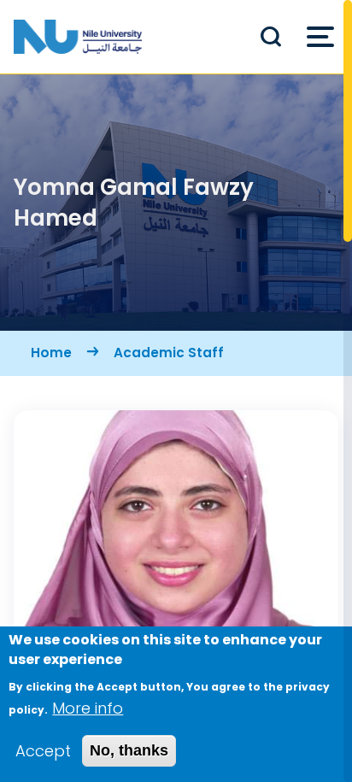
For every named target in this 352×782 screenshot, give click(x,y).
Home (51, 353)
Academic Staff (169, 353)
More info (87, 708)
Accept (43, 750)
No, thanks (129, 750)
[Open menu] (320, 36)
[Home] (78, 37)
